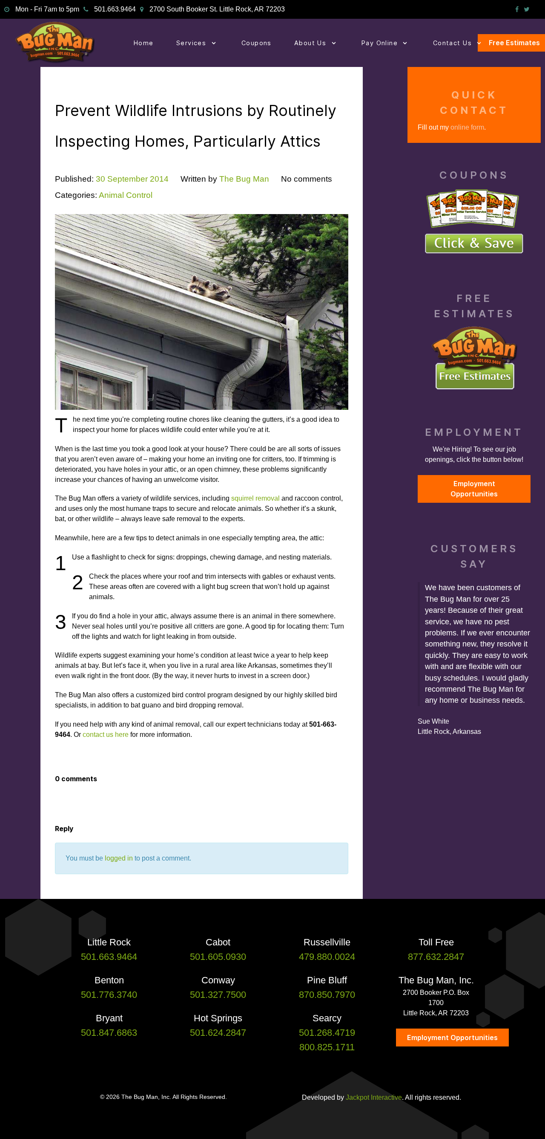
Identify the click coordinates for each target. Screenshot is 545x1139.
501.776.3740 (109, 994)
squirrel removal (255, 498)
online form (467, 127)
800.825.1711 (327, 1047)
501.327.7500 (218, 994)
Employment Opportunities (474, 488)
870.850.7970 (327, 994)
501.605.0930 (218, 956)
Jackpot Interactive (374, 1097)
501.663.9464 (115, 9)
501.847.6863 (109, 1032)
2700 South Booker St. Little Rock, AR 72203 (217, 9)
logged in (119, 858)
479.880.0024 (327, 956)
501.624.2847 (218, 1032)
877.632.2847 (436, 956)
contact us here (106, 734)
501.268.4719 (327, 1032)
